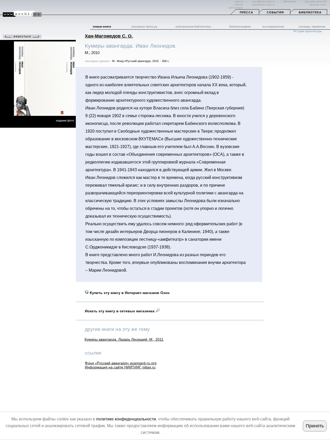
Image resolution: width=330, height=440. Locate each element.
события (238, 4)
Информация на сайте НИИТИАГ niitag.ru (120, 367)
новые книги (102, 26)
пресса (239, 1)
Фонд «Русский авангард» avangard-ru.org (120, 363)
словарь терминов (312, 26)
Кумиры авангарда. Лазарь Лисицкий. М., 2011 (124, 339)
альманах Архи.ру (144, 26)
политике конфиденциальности (126, 419)
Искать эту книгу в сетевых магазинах (120, 311)
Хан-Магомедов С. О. (109, 36)
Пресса (246, 12)
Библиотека (310, 12)
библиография (240, 26)
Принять (315, 425)
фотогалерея (236, 7)
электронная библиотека (193, 26)
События (275, 12)
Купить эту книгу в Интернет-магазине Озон (129, 293)
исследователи (273, 26)
